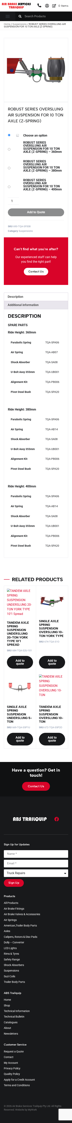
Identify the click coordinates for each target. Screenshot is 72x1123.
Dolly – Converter (14, 942)
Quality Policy (12, 1074)
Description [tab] (15, 297)
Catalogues (10, 1022)
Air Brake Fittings (14, 908)
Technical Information (17, 1011)
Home (7, 24)
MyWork (32, 1109)
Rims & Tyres (11, 954)
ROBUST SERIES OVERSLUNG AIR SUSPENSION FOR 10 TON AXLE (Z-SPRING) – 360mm (42, 147)
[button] (7, 16)
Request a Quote (14, 1051)
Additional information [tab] (23, 305)
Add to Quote (36, 212)
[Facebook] (56, 819)
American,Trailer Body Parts (20, 925)
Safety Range (12, 959)
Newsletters (11, 1034)
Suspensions (19, 24)
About (7, 1028)
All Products (11, 903)
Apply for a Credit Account (19, 1080)
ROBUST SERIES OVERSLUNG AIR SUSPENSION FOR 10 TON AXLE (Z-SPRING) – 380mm (42, 166)
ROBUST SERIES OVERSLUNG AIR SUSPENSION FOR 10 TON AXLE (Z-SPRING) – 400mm (42, 185)
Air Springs (10, 920)
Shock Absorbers (14, 965)
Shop (7, 1005)
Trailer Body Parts (14, 982)
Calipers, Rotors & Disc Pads (20, 937)
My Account (11, 1063)
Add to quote (20, 662)
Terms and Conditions (17, 1085)
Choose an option (35, 135)
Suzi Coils (9, 976)
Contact (8, 1057)
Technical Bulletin (14, 1016)
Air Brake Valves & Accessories (22, 914)
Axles (7, 931)
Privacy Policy (12, 1068)
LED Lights (10, 948)
